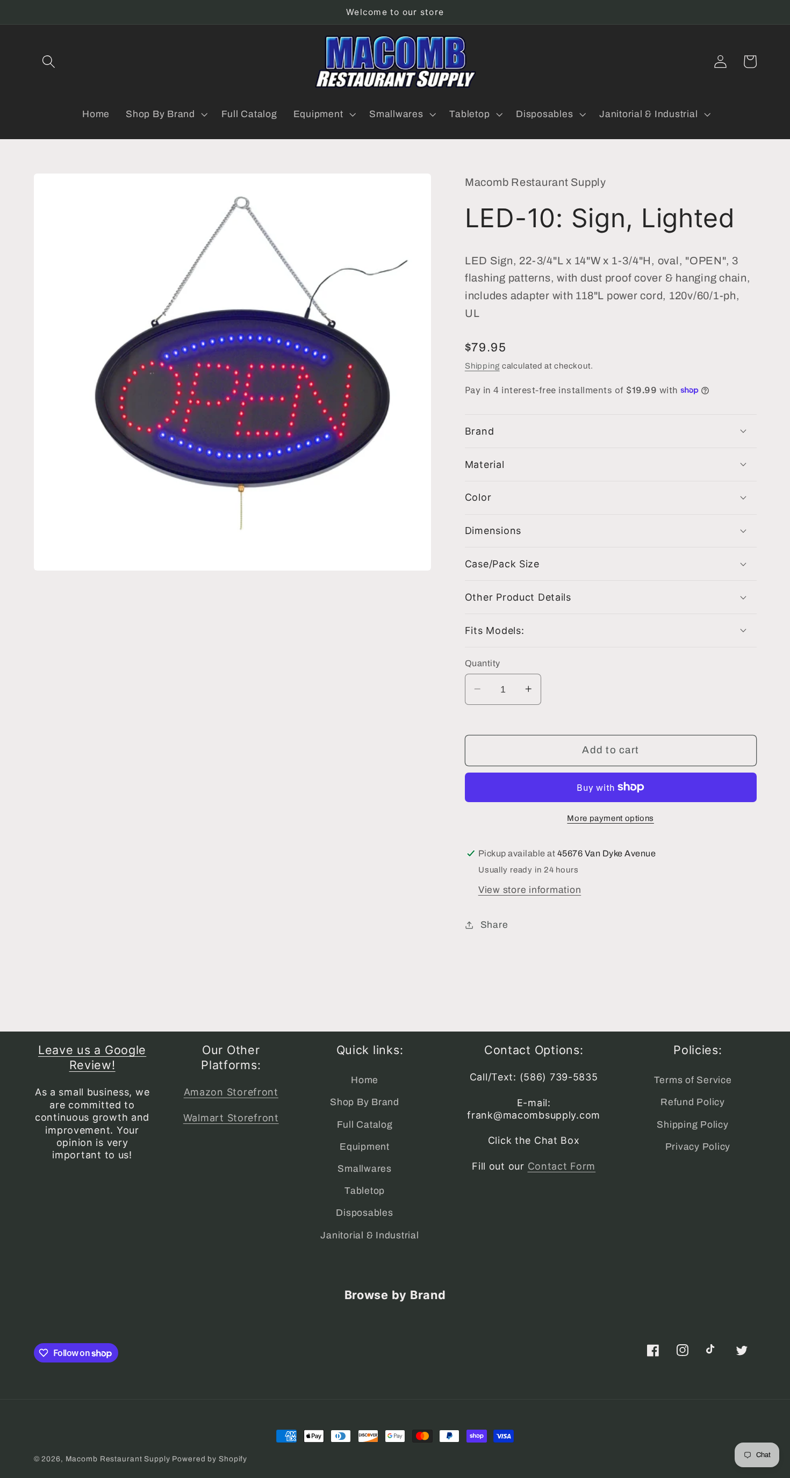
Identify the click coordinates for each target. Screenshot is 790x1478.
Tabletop (364, 1191)
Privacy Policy (698, 1147)
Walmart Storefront (231, 1117)
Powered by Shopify (209, 1459)
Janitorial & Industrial (369, 1235)
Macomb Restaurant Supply (118, 1459)
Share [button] (494, 924)
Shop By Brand (364, 1102)
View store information (529, 889)
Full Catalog (365, 1125)
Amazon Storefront (231, 1092)
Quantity (482, 662)
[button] (48, 61)
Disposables (364, 1213)
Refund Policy (692, 1102)
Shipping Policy (692, 1125)
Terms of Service (693, 1080)
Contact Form (562, 1166)
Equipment (365, 1147)
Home (364, 1080)
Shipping (482, 365)
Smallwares (364, 1169)
